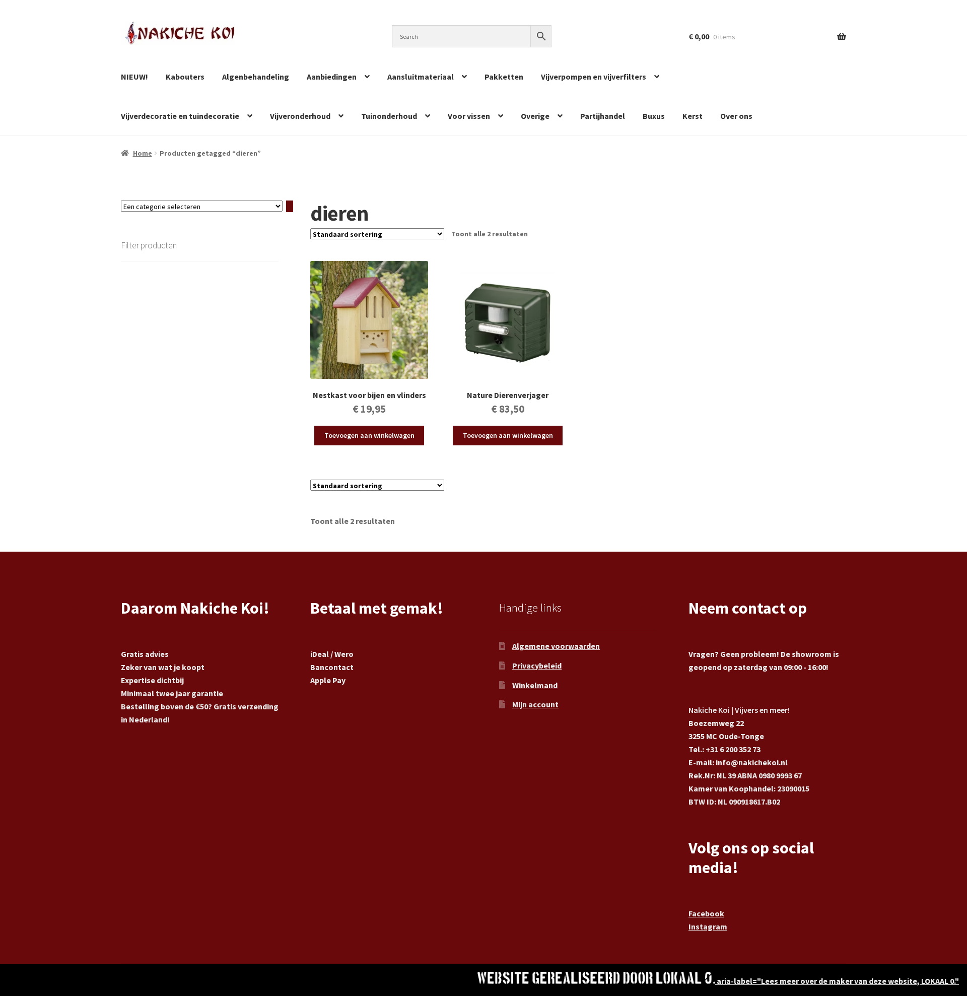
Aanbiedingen (332, 77)
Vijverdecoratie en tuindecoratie (180, 116)
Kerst (692, 116)
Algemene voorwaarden (556, 646)
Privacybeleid (537, 665)
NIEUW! (134, 77)
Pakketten (504, 77)
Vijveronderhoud (300, 116)
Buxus (654, 116)
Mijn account (535, 704)
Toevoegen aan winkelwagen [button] (369, 435)
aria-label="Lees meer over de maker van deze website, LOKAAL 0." (837, 981)
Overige (535, 116)
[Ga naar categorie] (289, 207)
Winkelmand (535, 685)
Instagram (707, 926)
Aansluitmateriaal (420, 77)
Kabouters (185, 77)
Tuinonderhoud (389, 116)
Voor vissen (469, 116)
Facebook (706, 913)
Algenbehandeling (255, 77)
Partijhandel (602, 116)
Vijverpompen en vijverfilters (593, 77)
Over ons (736, 116)
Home (142, 153)
